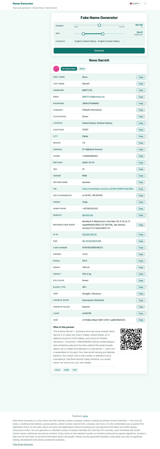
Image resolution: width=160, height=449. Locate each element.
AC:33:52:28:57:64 (91, 241)
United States (38, 8)
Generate (99, 50)
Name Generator (23, 3)
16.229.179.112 (89, 234)
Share (82, 69)
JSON (66, 370)
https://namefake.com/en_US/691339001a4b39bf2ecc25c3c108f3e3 (117, 189)
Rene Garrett (51, 8)
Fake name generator (22, 8)
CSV (75, 370)
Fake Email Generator (23, 444)
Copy (141, 77)
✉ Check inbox (69, 69)
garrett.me (87, 215)
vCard (57, 370)
